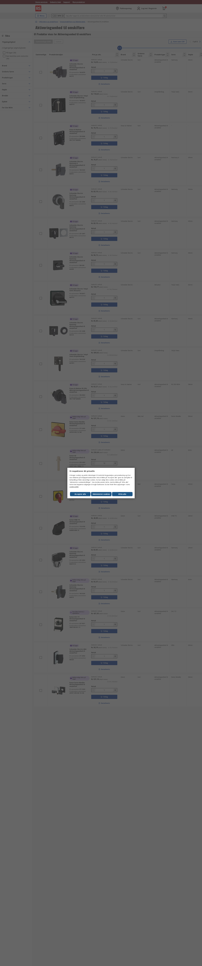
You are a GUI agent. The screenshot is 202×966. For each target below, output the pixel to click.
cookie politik (73, 487)
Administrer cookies (101, 494)
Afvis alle (122, 494)
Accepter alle (80, 494)
